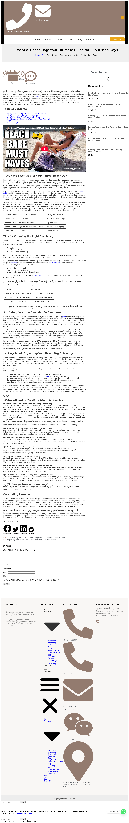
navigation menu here (23, 813)
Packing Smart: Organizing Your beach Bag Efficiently (29, 119)
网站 (5, 576)
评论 (5, 565)
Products (48, 39)
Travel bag (52, 664)
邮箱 (5, 572)
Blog (80, 39)
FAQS (72, 39)
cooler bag (44, 376)
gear (64, 317)
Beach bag (52, 643)
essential (37, 97)
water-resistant (55, 263)
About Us (62, 39)
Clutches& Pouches (52, 646)
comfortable (39, 276)
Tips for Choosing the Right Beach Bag (22, 115)
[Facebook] (97, 621)
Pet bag (51, 658)
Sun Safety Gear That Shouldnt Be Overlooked (26, 117)
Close (3, 817)
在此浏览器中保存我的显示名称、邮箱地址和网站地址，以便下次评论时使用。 (34, 580)
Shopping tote (53, 660)
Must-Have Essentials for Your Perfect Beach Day (27, 113)
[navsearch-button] (122, 17)
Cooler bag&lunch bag (54, 649)
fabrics (14, 263)
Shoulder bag (53, 662)
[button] (7, 529)
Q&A (9, 121)
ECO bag (51, 656)
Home (38, 39)
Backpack (52, 641)
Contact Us (90, 39)
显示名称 (7, 569)
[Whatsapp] (123, 811)
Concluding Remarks (15, 123)
